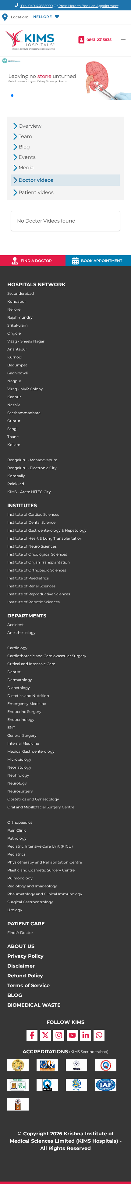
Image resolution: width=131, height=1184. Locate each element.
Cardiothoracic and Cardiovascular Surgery (46, 656)
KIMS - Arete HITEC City (29, 491)
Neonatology (19, 767)
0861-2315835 (99, 39)
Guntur (13, 420)
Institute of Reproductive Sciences (38, 594)
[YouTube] (72, 1035)
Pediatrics (16, 854)
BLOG (14, 995)
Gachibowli (17, 373)
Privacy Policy (25, 956)
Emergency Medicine (26, 703)
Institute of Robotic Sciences (33, 602)
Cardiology (17, 648)
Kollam (13, 444)
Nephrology (18, 775)
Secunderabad (20, 293)
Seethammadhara (24, 412)
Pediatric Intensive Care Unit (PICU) (40, 846)
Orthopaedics (19, 822)
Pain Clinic (17, 830)
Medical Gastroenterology (31, 751)
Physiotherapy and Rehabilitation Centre (44, 862)
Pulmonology (20, 878)
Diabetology (18, 687)
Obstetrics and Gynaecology (33, 799)
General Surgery (22, 735)
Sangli (12, 428)
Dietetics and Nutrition (28, 695)
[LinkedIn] (85, 1035)
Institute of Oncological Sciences (37, 554)
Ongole (14, 333)
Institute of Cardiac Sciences (33, 514)
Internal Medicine (23, 743)
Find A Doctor (20, 932)
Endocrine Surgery (24, 711)
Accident (15, 624)
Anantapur (17, 349)
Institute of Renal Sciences (31, 586)
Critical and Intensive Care (31, 663)
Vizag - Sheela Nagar (25, 341)
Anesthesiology (21, 632)
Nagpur (14, 381)
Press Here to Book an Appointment (88, 6)
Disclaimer (21, 966)
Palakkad (15, 483)
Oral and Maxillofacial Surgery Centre (40, 807)
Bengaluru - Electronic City (32, 468)
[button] (46, 17)
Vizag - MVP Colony (25, 389)
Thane (13, 436)
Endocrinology (20, 719)
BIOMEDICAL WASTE (34, 1005)
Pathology (17, 838)
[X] (45, 1035)
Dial (36, 6)
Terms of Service (28, 985)
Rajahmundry (20, 317)
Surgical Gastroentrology (30, 902)
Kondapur (16, 301)
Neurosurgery (20, 791)
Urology (14, 910)
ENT (11, 727)
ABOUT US (20, 946)
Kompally (16, 476)
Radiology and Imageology (32, 886)
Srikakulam (17, 325)
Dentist (14, 671)
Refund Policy (25, 976)
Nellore (13, 309)
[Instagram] (58, 1035)
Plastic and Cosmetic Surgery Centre (41, 870)
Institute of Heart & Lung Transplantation (44, 538)
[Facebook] (32, 1035)
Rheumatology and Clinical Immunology (44, 894)
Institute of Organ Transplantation (38, 562)
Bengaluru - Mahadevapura (32, 460)
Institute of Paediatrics (28, 578)
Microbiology (19, 759)
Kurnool (14, 357)
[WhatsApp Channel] (99, 1035)
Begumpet (17, 365)
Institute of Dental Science (31, 522)
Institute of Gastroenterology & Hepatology (47, 530)
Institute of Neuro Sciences (32, 546)
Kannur (14, 397)
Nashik (13, 405)
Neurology (17, 783)
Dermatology (19, 679)
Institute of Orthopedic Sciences (36, 570)
